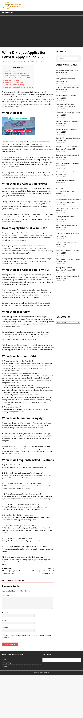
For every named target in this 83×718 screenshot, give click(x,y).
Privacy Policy (6, 663)
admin (20, 61)
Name (4, 613)
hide (22, 67)
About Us (5, 666)
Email (4, 620)
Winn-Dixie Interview (11, 80)
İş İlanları (46, 673)
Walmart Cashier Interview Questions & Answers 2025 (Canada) (65, 191)
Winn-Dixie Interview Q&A (13, 82)
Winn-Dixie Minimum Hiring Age (15, 85)
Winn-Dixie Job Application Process (16, 73)
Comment (5, 596)
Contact (4, 659)
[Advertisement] (41, 32)
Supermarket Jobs (32, 61)
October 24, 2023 (9, 61)
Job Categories (7, 13)
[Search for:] (68, 58)
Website (5, 628)
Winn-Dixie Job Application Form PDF (16, 78)
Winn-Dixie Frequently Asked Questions (18, 87)
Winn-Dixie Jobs (9, 71)
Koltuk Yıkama (38, 673)
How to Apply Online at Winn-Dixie (16, 75)
